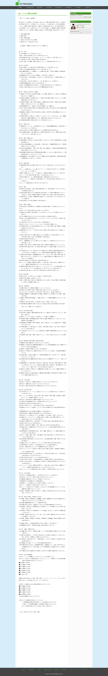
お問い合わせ (83, 669)
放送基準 (39, 669)
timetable (49, 7)
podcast (87, 7)
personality (58, 7)
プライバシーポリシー (73, 669)
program (39, 7)
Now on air (73, 21)
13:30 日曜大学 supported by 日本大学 (83, 24)
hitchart (78, 7)
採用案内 (56, 669)
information (30, 7)
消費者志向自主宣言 (48, 669)
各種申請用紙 (63, 669)
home (20, 7)
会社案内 (23, 669)
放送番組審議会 (31, 669)
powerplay (68, 7)
